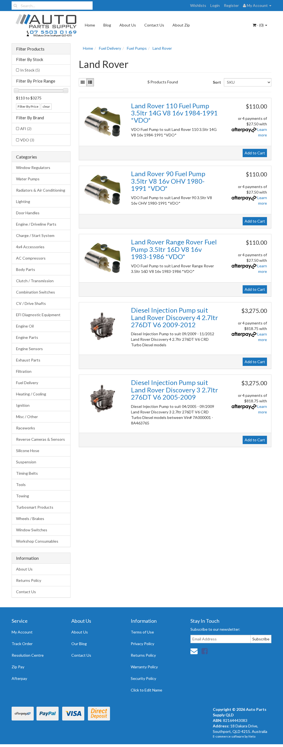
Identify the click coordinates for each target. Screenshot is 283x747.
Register (231, 5)
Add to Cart (255, 153)
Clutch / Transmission (35, 280)
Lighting (23, 201)
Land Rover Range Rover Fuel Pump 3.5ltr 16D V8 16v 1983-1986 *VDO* (174, 249)
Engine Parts (27, 337)
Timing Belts (27, 473)
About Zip (181, 25)
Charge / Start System (35, 235)
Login (215, 5)
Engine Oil (25, 326)
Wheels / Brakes (30, 518)
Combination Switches (35, 292)
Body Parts (25, 269)
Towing (22, 495)
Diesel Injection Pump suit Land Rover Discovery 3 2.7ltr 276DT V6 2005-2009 (174, 389)
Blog (107, 25)
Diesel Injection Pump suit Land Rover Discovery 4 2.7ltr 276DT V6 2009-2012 (174, 317)
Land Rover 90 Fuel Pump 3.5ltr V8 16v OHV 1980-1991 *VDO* (168, 181)
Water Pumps (28, 178)
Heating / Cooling (31, 394)
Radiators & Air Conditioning (40, 190)
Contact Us (154, 25)
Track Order (22, 643)
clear (46, 106)
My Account (22, 632)
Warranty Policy (144, 666)
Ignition (23, 405)
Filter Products (30, 48)
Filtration (24, 371)
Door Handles (28, 212)
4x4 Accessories (30, 246)
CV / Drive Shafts (31, 303)
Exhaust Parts (28, 360)
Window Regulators (33, 167)
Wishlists (198, 5)
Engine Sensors (29, 348)
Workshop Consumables (37, 541)
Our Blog (79, 643)
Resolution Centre (28, 655)
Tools (21, 484)
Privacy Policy (142, 643)
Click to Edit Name (146, 690)
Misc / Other (27, 416)
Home (90, 25)
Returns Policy (28, 580)
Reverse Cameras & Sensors (40, 439)
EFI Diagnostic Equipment (38, 314)
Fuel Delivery (27, 382)
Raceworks (25, 428)
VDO (27, 140)
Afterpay (19, 678)
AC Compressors (31, 258)
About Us (127, 25)
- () (260, 25)
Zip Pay (18, 666)
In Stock (30, 70)
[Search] (15, 5)
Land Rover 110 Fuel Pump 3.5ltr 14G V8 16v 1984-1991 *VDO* (174, 113)
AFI (26, 128)
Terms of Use (142, 632)
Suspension (26, 462)
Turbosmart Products (34, 507)
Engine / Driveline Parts (36, 224)
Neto (251, 736)
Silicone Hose (27, 450)
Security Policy (143, 678)
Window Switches (31, 529)
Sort (216, 82)
